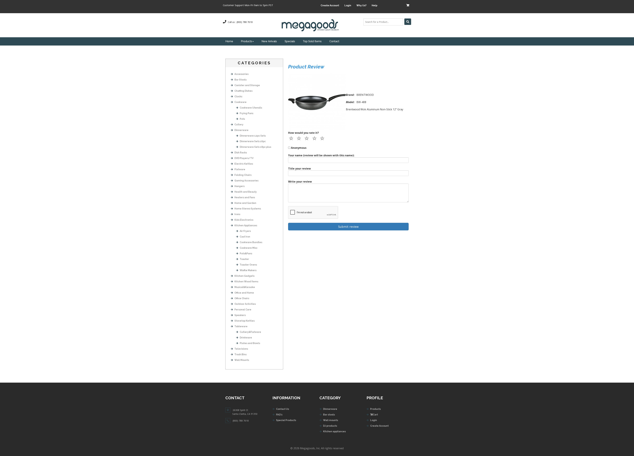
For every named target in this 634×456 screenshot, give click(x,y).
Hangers (239, 186)
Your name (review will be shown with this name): (321, 155)
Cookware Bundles (251, 242)
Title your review (299, 168)
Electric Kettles (243, 163)
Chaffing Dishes (243, 91)
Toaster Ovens (248, 264)
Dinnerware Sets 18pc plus (255, 147)
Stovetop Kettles (244, 320)
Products (246, 41)
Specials (290, 41)
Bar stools (329, 414)
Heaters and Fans (244, 197)
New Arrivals (269, 41)
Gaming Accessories (246, 180)
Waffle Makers (248, 270)
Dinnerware (241, 130)
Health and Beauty (245, 191)
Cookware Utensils (251, 107)
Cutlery (238, 124)
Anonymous (298, 148)
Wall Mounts (241, 360)
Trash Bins (240, 354)
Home (229, 41)
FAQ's (279, 414)
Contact (334, 41)
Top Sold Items (312, 41)
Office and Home (244, 292)
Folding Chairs (242, 175)
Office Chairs (241, 298)
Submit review (348, 227)
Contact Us (282, 409)
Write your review (300, 181)
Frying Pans (246, 113)
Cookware (240, 102)
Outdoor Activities (245, 304)
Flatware (239, 169)
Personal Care (242, 309)
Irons (237, 214)
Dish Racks (240, 152)
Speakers (240, 315)
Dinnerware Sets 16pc (253, 141)
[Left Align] (407, 21)
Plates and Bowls (250, 343)
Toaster (244, 259)
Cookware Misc (248, 248)
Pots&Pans (246, 253)
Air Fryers (245, 231)
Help (374, 5)
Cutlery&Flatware (250, 332)
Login (347, 5)
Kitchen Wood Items (246, 281)
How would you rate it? (303, 133)
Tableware (240, 326)
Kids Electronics (243, 220)
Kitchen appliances (334, 431)
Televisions (241, 348)
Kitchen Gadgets (244, 276)
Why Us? (361, 5)
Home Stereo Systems (247, 208)
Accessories (241, 74)
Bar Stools (240, 79)
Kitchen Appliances (245, 225)
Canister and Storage (247, 85)
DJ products (330, 426)
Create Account (330, 5)
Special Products (286, 420)
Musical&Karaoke (244, 287)
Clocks (238, 96)
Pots (242, 119)
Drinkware (246, 337)
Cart (375, 414)
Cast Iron (245, 236)
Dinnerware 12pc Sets (253, 135)
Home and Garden (245, 203)
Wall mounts (330, 420)
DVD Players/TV (243, 158)
